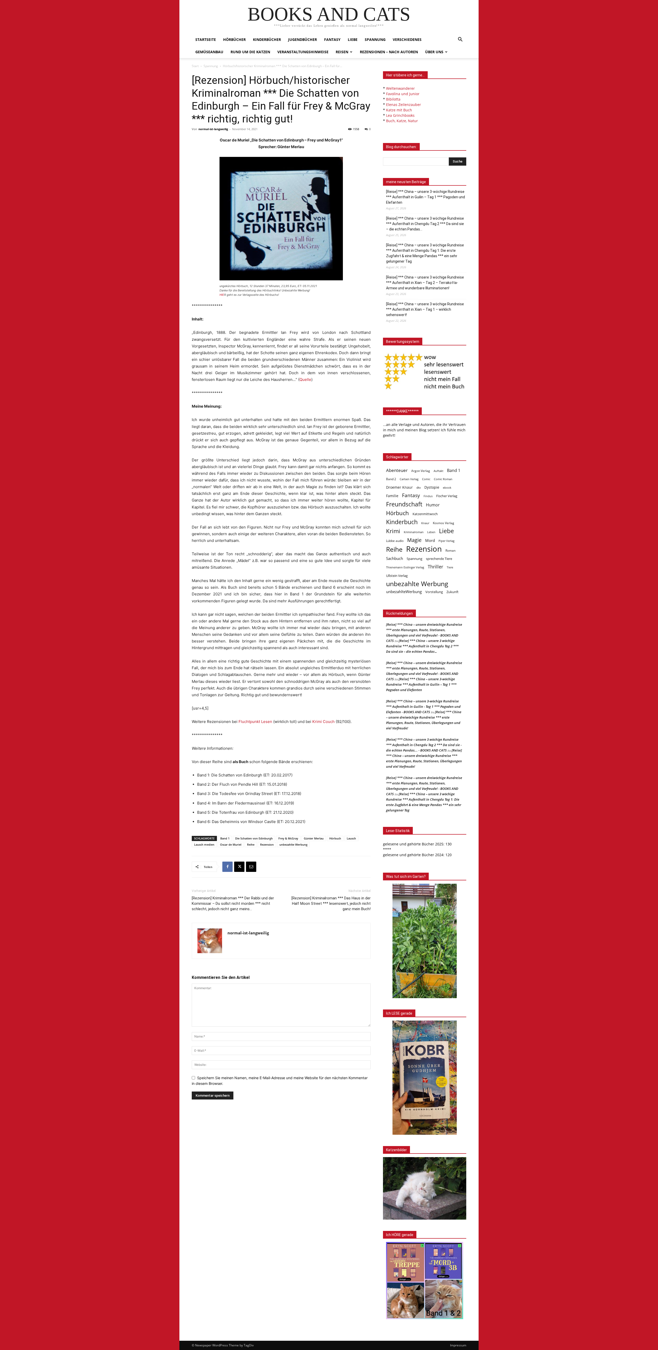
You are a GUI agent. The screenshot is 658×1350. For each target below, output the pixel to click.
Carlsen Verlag (409, 479)
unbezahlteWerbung (404, 591)
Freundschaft (404, 504)
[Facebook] (227, 867)
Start (195, 66)
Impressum (458, 1345)
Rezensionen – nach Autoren (389, 51)
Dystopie (431, 487)
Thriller (435, 566)
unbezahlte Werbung (293, 844)
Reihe (250, 844)
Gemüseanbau (209, 51)
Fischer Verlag (446, 496)
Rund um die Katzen (250, 51)
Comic (426, 479)
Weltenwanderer (400, 88)
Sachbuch (394, 558)
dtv (418, 487)
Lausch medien (204, 844)
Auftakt (438, 471)
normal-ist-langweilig (213, 129)
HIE (222, 295)
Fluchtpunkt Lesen (255, 721)
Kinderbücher (267, 39)
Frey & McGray (288, 838)
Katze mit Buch (399, 110)
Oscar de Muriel (230, 844)
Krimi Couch (323, 721)
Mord (430, 540)
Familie (392, 495)
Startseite (205, 39)
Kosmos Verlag (443, 523)
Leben (431, 532)
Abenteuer (397, 470)
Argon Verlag (420, 471)
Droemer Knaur (399, 487)
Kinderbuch (402, 522)
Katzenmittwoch (425, 514)
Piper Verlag (446, 541)
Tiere (450, 567)
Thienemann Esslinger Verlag (405, 567)
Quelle (305, 379)
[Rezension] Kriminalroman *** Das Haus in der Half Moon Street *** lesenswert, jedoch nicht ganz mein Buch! (331, 903)
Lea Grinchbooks (400, 115)
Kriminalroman (414, 532)
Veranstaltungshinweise (302, 51)
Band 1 (225, 838)
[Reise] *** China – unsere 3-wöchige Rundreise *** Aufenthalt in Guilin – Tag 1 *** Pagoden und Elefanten (425, 197)
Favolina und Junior (402, 93)
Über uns (434, 51)
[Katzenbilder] (424, 1188)
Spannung (375, 39)
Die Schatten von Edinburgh (254, 838)
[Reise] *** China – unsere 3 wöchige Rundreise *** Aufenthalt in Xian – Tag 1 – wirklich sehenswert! (425, 309)
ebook (447, 487)
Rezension (267, 844)
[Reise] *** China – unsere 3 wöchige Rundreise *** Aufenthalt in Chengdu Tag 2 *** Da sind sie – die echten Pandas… (425, 223)
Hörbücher (234, 39)
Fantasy (332, 39)
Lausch (351, 838)
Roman (450, 550)
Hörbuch (335, 838)
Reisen (342, 51)
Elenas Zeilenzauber (403, 104)
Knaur (425, 523)
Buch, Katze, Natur (402, 120)
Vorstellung (434, 591)
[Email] (251, 867)
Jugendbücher (302, 39)
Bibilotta (393, 99)
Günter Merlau (314, 838)
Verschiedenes (407, 39)
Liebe (353, 39)
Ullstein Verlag (397, 575)
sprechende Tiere (439, 559)
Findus (428, 496)
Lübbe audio (395, 541)
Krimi (393, 531)
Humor (433, 505)
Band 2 (391, 479)
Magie (414, 540)
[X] (239, 867)
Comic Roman (443, 479)
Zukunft (452, 591)
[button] (460, 40)
